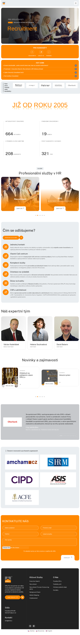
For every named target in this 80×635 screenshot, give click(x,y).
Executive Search (35, 581)
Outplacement (34, 598)
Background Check (60, 198)
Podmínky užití (57, 584)
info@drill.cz (8, 620)
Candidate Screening (59, 201)
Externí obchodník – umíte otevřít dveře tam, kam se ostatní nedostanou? (26, 65)
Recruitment (33, 584)
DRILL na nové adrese (67, 375)
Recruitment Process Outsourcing (20, 201)
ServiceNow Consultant (11, 76)
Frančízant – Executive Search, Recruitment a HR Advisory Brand (23, 69)
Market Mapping (34, 595)
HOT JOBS (40, 63)
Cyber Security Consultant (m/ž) (14, 72)
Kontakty (55, 590)
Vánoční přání (25, 375)
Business (22, 372)
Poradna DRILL (57, 581)
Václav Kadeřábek (11, 344)
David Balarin (62, 344)
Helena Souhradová (38, 344)
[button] (35, 215)
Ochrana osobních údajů (60, 587)
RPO (20, 198)
